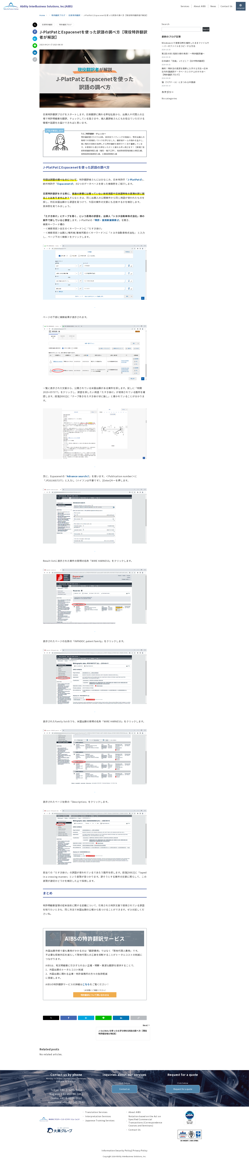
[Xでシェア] (35, 25)
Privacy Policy (140, 1150)
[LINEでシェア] (35, 45)
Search (166, 24)
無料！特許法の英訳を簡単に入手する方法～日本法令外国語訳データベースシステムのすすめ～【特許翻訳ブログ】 (185, 71)
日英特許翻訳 (47, 24)
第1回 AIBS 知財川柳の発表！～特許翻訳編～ (183, 53)
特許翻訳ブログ (65, 24)
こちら (86, 984)
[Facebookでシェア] (35, 31)
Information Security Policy (116, 1150)
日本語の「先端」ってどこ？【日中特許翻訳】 (184, 60)
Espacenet (64, 183)
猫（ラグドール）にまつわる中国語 (178, 82)
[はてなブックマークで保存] (35, 38)
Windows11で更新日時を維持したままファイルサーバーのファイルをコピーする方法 (185, 44)
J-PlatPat (133, 179)
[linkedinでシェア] (35, 52)
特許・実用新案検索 (106, 220)
